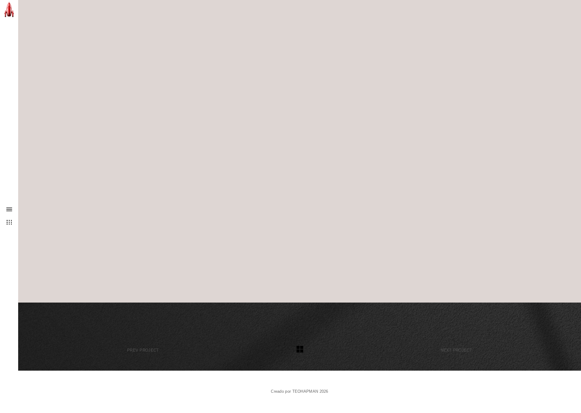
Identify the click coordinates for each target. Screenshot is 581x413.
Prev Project (143, 350)
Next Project (456, 350)
